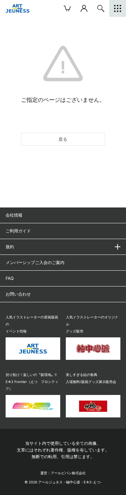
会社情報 (14, 215)
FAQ (10, 278)
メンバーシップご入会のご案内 (35, 262)
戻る (63, 139)
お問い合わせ (18, 294)
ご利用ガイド (18, 230)
